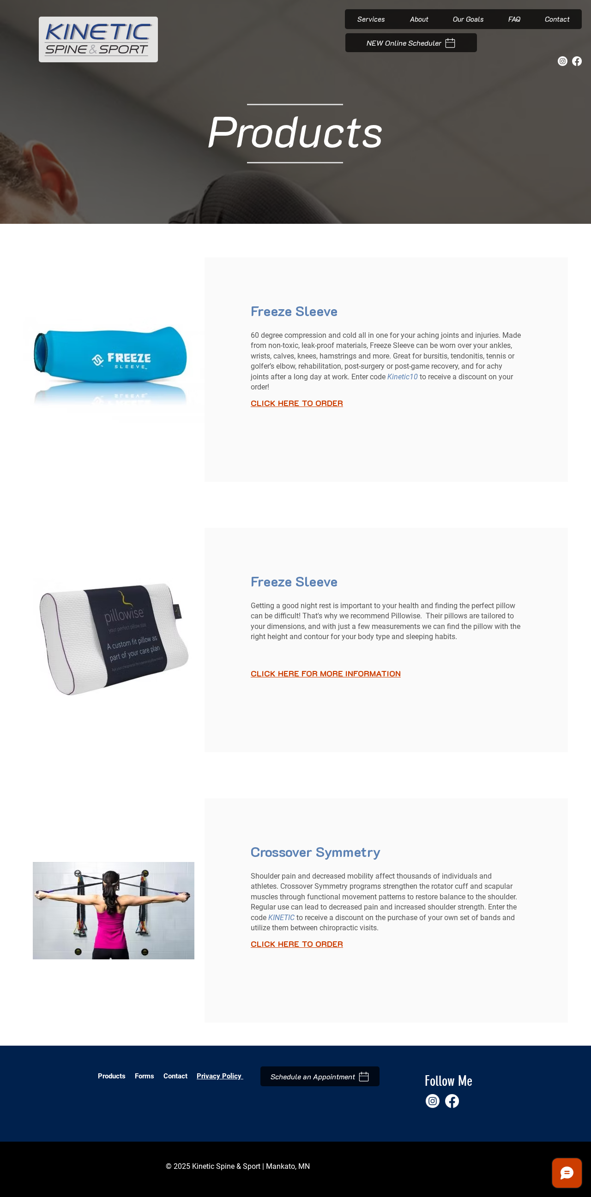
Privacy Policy (220, 1076)
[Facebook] (577, 61)
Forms (145, 1076)
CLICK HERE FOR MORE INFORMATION (326, 673)
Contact (175, 1076)
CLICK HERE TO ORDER (297, 402)
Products (112, 1076)
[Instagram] (562, 61)
